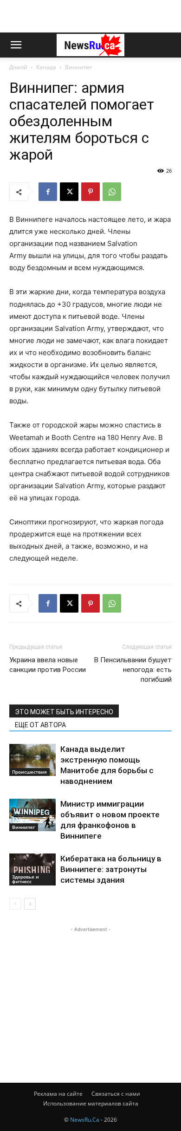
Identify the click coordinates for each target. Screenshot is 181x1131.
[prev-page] (15, 904)
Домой (18, 67)
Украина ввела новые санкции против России (47, 665)
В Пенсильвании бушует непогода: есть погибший (133, 670)
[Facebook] (48, 191)
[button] (16, 45)
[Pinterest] (90, 191)
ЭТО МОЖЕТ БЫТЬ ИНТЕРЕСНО (64, 712)
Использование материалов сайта (90, 1103)
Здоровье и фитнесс (25, 879)
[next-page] (30, 904)
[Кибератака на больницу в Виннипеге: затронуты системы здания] (32, 869)
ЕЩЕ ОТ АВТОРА (40, 725)
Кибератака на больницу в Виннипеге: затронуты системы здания (111, 869)
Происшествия (29, 772)
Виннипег (78, 67)
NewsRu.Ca (84, 1120)
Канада (46, 67)
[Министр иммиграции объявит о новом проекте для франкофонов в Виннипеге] (32, 815)
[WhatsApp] (112, 191)
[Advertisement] (90, 16)
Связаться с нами (115, 1094)
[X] (69, 191)
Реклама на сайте (58, 1094)
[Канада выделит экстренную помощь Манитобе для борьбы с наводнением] (32, 760)
